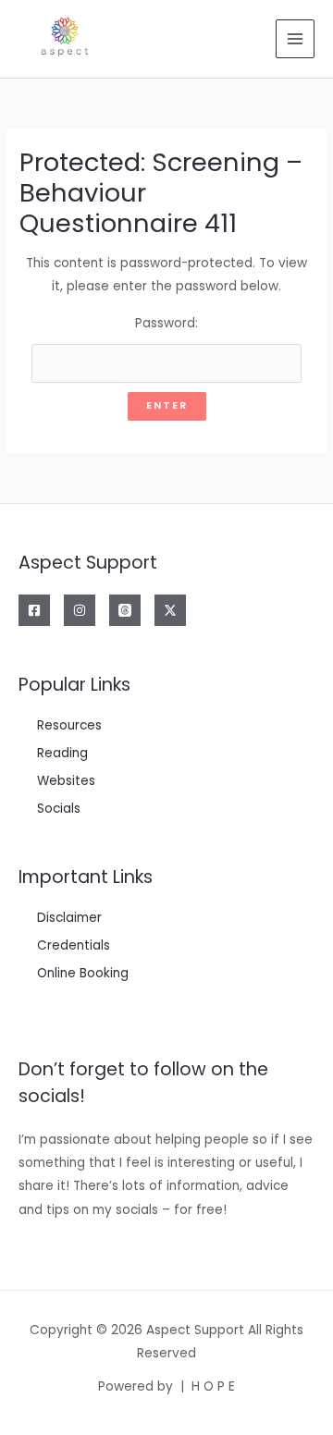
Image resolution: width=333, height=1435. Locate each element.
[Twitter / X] (170, 610)
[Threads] (125, 610)
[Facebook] (34, 610)
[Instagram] (79, 610)
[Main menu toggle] (295, 39)
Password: (166, 323)
